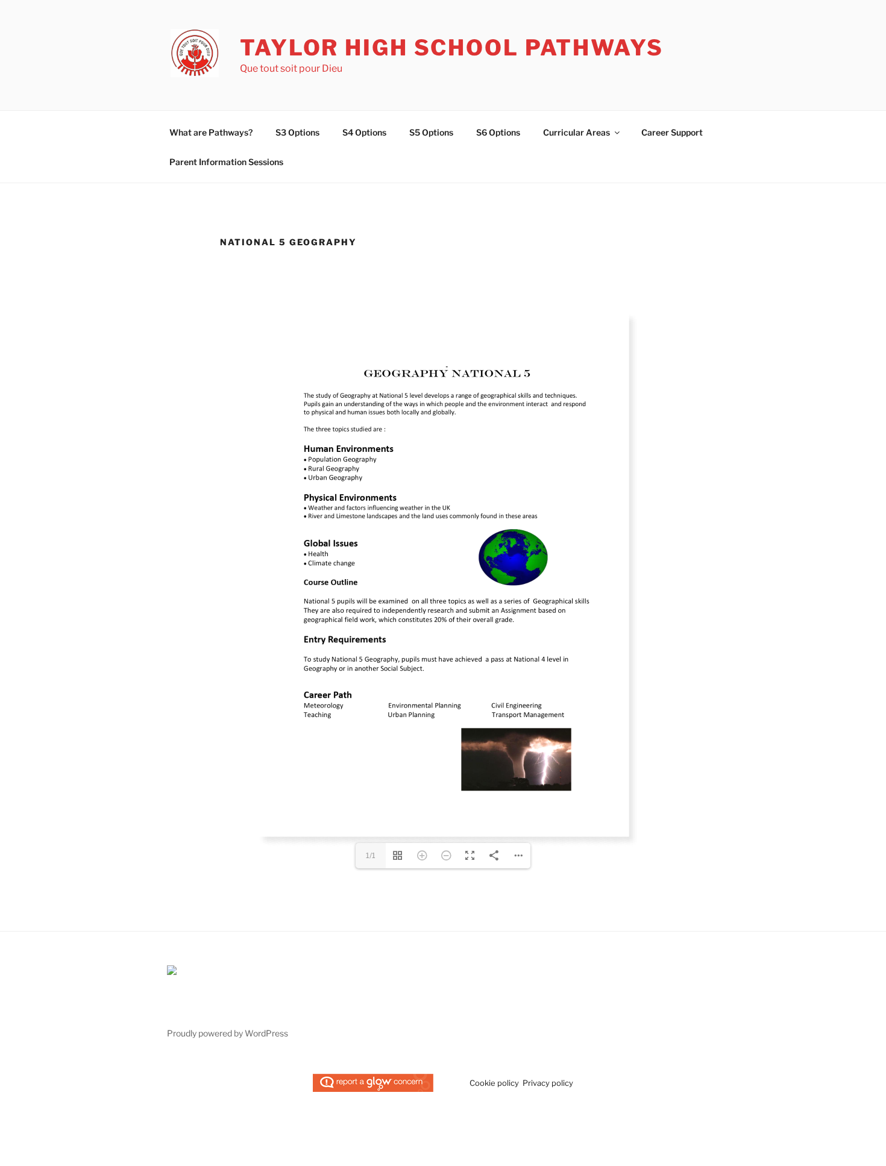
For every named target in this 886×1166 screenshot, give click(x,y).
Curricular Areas (576, 132)
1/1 (370, 924)
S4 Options (364, 132)
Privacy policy (548, 1152)
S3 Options (297, 132)
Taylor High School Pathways (452, 47)
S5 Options (431, 132)
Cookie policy (494, 1152)
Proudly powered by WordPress (227, 1102)
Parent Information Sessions (226, 162)
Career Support (672, 132)
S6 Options (498, 132)
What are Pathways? (211, 132)
